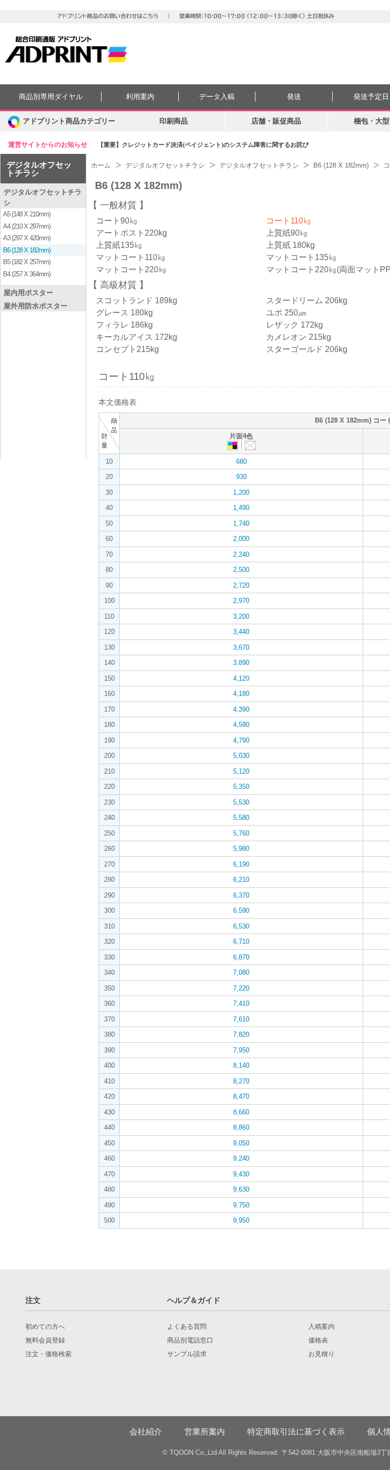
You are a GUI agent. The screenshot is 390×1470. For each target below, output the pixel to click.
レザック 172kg (294, 325)
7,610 (241, 1019)
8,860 (241, 1127)
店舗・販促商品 (276, 121)
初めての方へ (45, 1326)
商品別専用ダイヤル (51, 97)
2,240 (241, 554)
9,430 (241, 1174)
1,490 (241, 508)
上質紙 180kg (290, 245)
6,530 (241, 926)
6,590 (241, 910)
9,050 (241, 1143)
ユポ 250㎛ (286, 312)
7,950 (241, 1050)
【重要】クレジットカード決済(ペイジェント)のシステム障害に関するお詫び (203, 144)
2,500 (241, 569)
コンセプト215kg (127, 349)
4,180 (241, 693)
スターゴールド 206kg (306, 349)
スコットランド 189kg (136, 300)
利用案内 (140, 97)
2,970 (241, 600)
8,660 (241, 1112)
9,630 (241, 1189)
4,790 (241, 740)
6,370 (241, 895)
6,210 (241, 879)
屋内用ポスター (28, 293)
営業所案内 (204, 1431)
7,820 (241, 1034)
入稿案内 (321, 1326)
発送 (294, 97)
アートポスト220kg (131, 233)
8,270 (241, 1081)
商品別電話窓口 (190, 1340)
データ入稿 (217, 97)
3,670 (241, 647)
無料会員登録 (45, 1340)
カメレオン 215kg (298, 337)
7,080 (241, 972)
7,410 (241, 1003)
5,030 (241, 755)
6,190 (241, 864)
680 (241, 461)
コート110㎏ (288, 220)
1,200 (241, 492)
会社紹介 (145, 1431)
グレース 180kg (124, 312)
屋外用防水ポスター (36, 306)
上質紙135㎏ (119, 245)
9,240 (241, 1158)
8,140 (241, 1065)
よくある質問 (187, 1326)
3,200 (241, 616)
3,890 (241, 662)
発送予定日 (371, 97)
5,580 (241, 817)
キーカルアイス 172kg (136, 337)
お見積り (321, 1354)
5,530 (241, 802)
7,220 (241, 988)
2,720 (241, 585)
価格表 (318, 1340)
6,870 (241, 957)
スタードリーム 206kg (306, 300)
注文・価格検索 (48, 1354)
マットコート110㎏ (131, 257)
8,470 (241, 1096)
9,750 (241, 1205)
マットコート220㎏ (131, 269)
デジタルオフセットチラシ (39, 169)
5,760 (241, 833)
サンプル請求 (187, 1354)
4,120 (241, 678)
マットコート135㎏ (301, 257)
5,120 (241, 771)
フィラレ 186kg (124, 325)
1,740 (241, 523)
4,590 (241, 724)
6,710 (241, 941)
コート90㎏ (117, 220)
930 (241, 477)
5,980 (241, 848)
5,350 (241, 786)
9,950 (241, 1220)
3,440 (241, 631)
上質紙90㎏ (287, 233)
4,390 (241, 709)
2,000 (241, 538)
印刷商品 (173, 121)
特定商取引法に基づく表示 (296, 1431)
